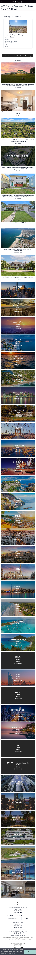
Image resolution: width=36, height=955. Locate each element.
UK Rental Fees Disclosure (18, 945)
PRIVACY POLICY (18, 927)
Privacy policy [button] (11, 953)
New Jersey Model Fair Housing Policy (18, 943)
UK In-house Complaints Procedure (18, 942)
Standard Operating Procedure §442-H (18, 941)
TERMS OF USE (18, 926)
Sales (18, 289)
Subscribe (25, 918)
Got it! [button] (30, 951)
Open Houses (18, 293)
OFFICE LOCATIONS (18, 923)
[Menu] (2, 1)
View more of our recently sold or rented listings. (17, 56)
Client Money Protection (18, 944)
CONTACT (18, 924)
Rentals (18, 291)
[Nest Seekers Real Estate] (18, 1)
